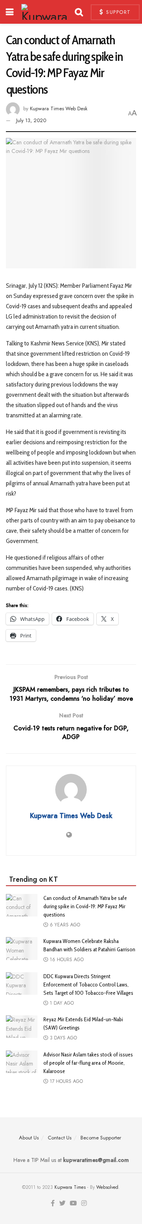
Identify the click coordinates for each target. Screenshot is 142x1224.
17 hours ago (65, 1081)
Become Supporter (100, 1137)
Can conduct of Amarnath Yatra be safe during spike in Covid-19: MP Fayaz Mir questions (85, 906)
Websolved (107, 1187)
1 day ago (61, 1003)
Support (117, 12)
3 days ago (62, 1037)
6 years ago (64, 924)
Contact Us (59, 1137)
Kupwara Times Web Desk (59, 109)
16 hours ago (66, 959)
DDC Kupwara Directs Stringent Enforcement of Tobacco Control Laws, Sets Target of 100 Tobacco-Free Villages (88, 984)
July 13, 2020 (31, 120)
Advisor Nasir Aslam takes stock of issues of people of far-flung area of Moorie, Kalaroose (88, 1063)
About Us (29, 1137)
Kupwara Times (70, 1187)
